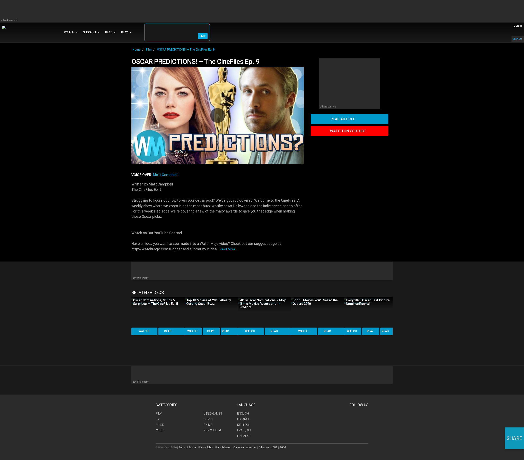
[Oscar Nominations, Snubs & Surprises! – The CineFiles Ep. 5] (158, 312)
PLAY (202, 36)
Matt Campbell (165, 175)
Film (159, 413)
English (243, 413)
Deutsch (243, 424)
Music (160, 424)
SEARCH (517, 38)
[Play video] (217, 115)
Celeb (160, 430)
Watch (144, 331)
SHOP (283, 447)
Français (244, 430)
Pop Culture (213, 430)
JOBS (274, 447)
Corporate (238, 447)
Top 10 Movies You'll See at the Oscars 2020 (315, 302)
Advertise (264, 447)
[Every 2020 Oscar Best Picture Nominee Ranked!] (371, 312)
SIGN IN (518, 25)
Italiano (243, 435)
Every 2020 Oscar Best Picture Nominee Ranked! (368, 302)
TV (158, 419)
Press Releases (223, 447)
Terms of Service (187, 447)
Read (167, 331)
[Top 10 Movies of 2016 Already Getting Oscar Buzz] (211, 312)
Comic (208, 419)
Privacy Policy (205, 447)
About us (251, 447)
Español (243, 419)
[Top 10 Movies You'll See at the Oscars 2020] (317, 312)
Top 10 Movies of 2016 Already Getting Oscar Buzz (208, 302)
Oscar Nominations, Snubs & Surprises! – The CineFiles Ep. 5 (155, 302)
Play (210, 331)
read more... (228, 249)
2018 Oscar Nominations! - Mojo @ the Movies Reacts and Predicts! (263, 303)
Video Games (213, 413)
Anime (208, 424)
